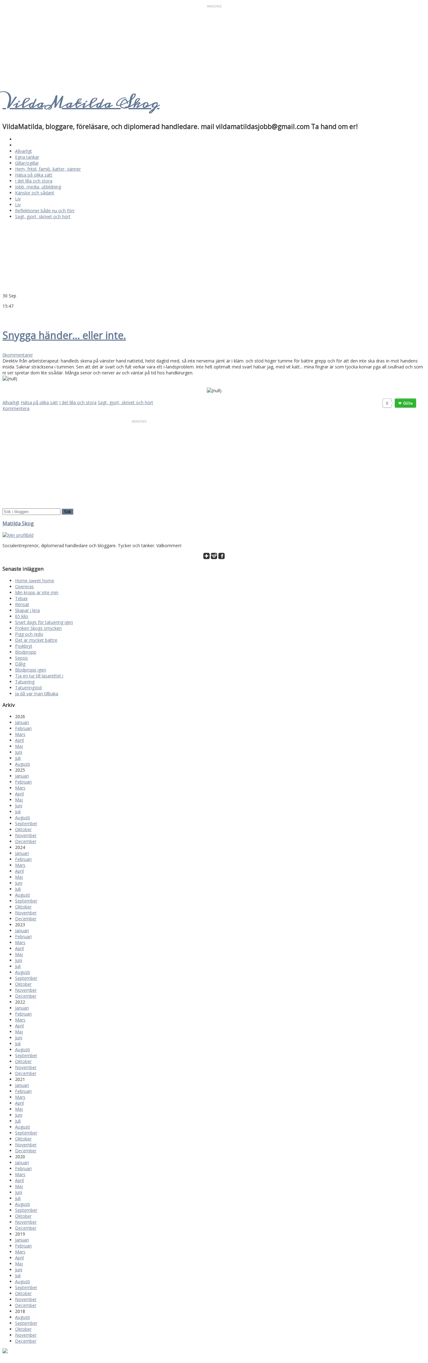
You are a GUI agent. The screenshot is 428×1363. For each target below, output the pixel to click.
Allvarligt (23, 151)
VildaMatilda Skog (81, 103)
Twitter (6, 315)
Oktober (23, 829)
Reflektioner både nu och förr (45, 210)
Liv (18, 199)
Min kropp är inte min (36, 592)
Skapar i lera (27, 610)
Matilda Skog (18, 523)
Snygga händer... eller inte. (64, 335)
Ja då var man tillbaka (36, 694)
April (19, 740)
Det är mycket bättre (36, 640)
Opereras (24, 586)
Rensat (22, 604)
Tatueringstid (28, 688)
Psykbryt (23, 646)
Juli (18, 758)
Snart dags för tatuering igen (44, 622)
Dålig (20, 664)
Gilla (408, 403)
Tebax (21, 598)
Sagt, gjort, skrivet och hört (42, 216)
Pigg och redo (29, 634)
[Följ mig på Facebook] (221, 557)
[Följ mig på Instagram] (214, 557)
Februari (23, 728)
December (25, 841)
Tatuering (24, 682)
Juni (18, 752)
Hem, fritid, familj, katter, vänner (48, 169)
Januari (22, 722)
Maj (19, 746)
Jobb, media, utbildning (38, 187)
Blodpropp (25, 652)
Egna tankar (27, 157)
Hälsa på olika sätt (33, 175)
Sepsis (21, 658)
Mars (20, 734)
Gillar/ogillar (27, 163)
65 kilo (21, 616)
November (26, 835)
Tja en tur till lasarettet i (39, 676)
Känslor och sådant (34, 193)
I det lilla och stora (33, 181)
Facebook (13, 315)
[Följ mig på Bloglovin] (206, 557)
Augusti (22, 764)
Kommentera (16, 408)
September (26, 823)
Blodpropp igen (30, 670)
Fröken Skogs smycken (38, 628)
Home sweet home (34, 581)
